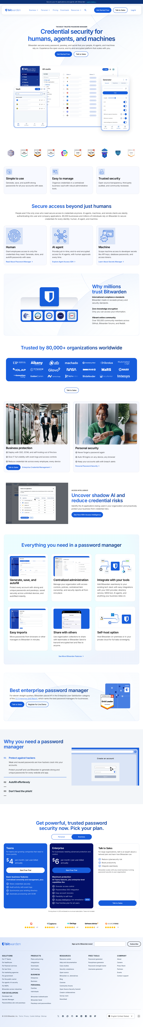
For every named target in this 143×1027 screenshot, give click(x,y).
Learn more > (91, 2)
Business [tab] (81, 837)
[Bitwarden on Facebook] (86, 1016)
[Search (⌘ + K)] (85, 10)
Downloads (64, 10)
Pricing (55, 10)
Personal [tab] (61, 837)
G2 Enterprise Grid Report (26, 698)
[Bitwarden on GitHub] (72, 1016)
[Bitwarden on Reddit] (63, 1016)
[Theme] (139, 1016)
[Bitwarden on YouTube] (76, 1016)
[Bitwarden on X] (58, 1016)
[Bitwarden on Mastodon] (95, 1016)
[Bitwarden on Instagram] (90, 1016)
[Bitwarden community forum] (67, 1016)
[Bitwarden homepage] (13, 10)
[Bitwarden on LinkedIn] (81, 1016)
